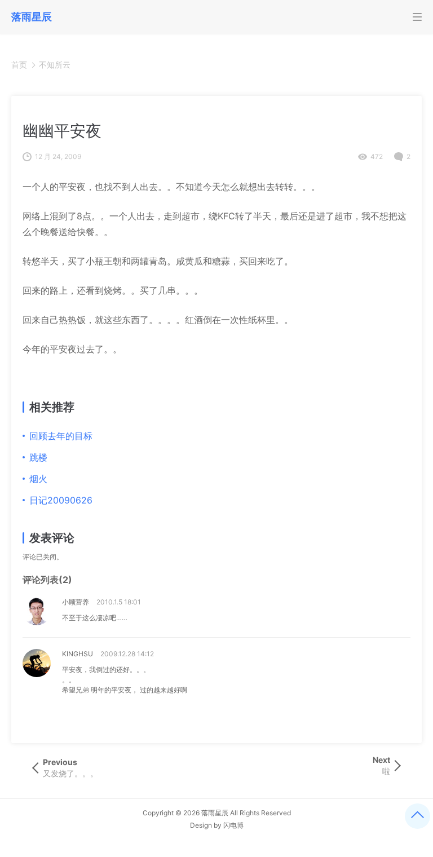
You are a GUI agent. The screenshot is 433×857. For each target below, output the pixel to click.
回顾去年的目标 (60, 435)
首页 (19, 64)
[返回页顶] (417, 816)
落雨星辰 (214, 813)
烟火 (38, 478)
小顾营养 (75, 602)
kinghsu (77, 654)
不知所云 (54, 64)
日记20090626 (60, 500)
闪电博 (233, 825)
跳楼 (38, 457)
